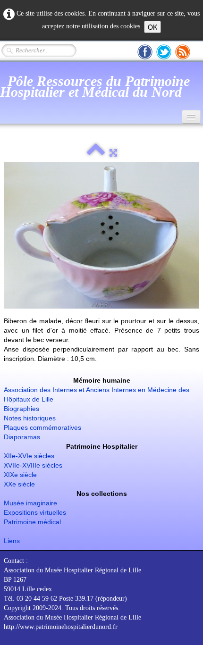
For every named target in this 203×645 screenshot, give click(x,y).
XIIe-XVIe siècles (29, 456)
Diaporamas (22, 437)
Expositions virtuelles (35, 512)
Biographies (21, 408)
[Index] (96, 153)
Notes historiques (30, 418)
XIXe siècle (20, 474)
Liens (12, 540)
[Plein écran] (113, 153)
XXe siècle (19, 484)
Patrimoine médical (32, 522)
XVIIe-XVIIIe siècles (33, 465)
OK (152, 27)
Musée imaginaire (30, 503)
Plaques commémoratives (42, 427)
